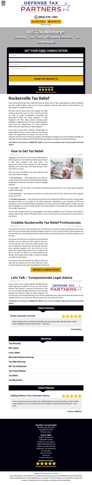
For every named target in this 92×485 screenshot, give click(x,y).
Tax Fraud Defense (17, 371)
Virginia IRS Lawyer (46, 439)
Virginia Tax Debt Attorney (46, 446)
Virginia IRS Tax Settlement (46, 448)
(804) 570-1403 (48, 17)
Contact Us (55, 22)
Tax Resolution (15, 380)
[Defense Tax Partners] (46, 422)
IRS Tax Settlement (18, 366)
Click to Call (39, 22)
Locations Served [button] (45, 457)
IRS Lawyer (14, 348)
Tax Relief (13, 375)
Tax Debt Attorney (17, 362)
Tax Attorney (15, 343)
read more (46, 324)
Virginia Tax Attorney (46, 437)
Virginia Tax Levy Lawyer (46, 442)
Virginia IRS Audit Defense (46, 444)
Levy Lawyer (14, 352)
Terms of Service (46, 453)
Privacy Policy (46, 451)
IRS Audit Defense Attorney (21, 357)
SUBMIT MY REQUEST (45, 79)
